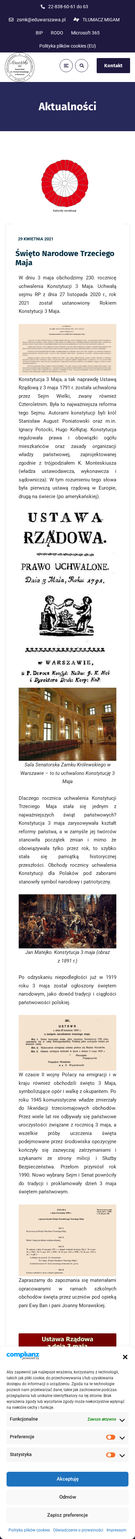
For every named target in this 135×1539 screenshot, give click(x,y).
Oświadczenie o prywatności (78, 1530)
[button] (125, 1357)
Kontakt (113, 66)
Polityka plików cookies (29, 1530)
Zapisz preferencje (67, 1515)
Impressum (116, 1530)
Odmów (67, 1497)
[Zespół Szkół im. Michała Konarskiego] (19, 67)
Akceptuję (68, 1479)
